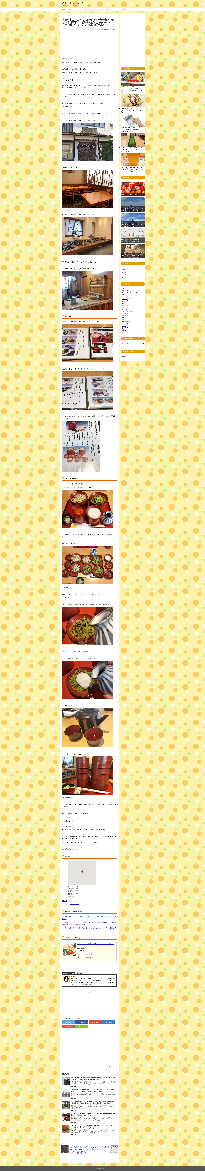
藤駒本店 (64, 901)
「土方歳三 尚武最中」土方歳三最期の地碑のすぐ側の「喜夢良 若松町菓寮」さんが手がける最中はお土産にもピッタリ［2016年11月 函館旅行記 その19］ (132, 257)
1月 (124, 269)
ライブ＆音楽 (126, 311)
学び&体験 (125, 321)
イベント (116, 9)
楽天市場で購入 (88, 957)
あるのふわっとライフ (74, 2)
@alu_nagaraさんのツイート (129, 356)
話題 (123, 330)
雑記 (123, 332)
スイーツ (92, 9)
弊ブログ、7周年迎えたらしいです (131, 194)
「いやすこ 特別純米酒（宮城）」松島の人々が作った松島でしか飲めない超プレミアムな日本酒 (132, 149)
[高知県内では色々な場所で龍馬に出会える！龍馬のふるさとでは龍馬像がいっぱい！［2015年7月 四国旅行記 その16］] (66, 1093)
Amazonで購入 (88, 954)
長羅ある (113, 1067)
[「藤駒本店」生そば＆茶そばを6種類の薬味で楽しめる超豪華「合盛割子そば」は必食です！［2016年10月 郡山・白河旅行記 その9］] (108, 1022)
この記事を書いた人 (69, 973)
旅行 (70, 9)
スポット (108, 9)
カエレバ (83, 948)
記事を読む (73, 1086)
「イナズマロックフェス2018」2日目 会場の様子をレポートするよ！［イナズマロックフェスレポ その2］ (132, 209)
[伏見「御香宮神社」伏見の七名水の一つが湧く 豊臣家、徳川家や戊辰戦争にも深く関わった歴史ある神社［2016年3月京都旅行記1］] (66, 1105)
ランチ (84, 9)
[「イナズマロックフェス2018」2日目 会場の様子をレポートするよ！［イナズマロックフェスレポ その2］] (133, 204)
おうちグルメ (126, 288)
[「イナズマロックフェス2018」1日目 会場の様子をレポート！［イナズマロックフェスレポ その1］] (133, 220)
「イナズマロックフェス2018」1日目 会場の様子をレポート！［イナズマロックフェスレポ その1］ (132, 224)
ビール (124, 301)
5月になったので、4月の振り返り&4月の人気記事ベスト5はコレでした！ (132, 240)
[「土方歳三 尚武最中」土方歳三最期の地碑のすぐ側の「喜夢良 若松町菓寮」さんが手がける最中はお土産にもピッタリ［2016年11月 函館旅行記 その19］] (133, 251)
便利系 (124, 317)
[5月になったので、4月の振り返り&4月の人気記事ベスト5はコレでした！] (133, 235)
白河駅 (77, 904)
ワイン (124, 315)
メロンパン (125, 307)
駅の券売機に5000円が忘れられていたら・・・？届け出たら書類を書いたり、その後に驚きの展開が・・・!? (132, 129)
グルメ (77, 9)
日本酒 (63, 9)
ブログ (124, 9)
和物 (123, 319)
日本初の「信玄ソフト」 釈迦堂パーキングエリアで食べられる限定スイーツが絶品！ (132, 110)
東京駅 (100, 9)
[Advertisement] (89, 45)
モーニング (125, 309)
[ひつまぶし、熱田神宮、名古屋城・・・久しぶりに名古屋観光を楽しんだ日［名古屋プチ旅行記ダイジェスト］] (66, 1117)
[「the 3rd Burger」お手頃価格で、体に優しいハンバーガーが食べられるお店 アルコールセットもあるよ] (66, 1129)
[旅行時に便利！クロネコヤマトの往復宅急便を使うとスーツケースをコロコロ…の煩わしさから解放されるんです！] (66, 1081)
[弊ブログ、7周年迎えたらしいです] (133, 189)
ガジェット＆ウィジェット (129, 292)
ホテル (124, 305)
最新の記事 (80, 973)
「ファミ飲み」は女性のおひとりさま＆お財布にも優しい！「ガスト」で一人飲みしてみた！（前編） (132, 169)
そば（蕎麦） (73, 904)
